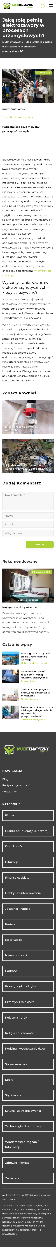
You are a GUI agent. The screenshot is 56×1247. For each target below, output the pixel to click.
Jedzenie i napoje (17, 909)
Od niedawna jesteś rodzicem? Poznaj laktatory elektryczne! (34, 674)
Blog (5, 779)
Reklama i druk (16, 1017)
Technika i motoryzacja (17, 117)
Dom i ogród (14, 846)
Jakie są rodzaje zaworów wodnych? (21, 428)
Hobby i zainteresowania (23, 893)
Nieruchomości (16, 955)
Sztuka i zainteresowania (23, 1110)
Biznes (10, 815)
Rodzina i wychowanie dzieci (26, 1048)
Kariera (10, 924)
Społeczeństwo (16, 1064)
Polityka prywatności (16, 785)
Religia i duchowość (19, 1033)
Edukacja (12, 862)
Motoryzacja (14, 940)
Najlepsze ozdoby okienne (19, 607)
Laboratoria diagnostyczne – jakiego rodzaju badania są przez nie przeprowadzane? (37, 712)
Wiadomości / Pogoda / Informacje (22, 1144)
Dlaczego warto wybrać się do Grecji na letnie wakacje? (35, 656)
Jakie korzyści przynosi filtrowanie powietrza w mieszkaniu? (35, 692)
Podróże (11, 971)
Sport (9, 1079)
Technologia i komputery (23, 1126)
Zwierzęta (12, 1178)
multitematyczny (13, 109)
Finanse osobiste (17, 877)
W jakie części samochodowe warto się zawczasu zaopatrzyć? (26, 467)
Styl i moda (13, 1095)
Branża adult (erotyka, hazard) (27, 831)
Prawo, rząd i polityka (20, 986)
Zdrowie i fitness (17, 1162)
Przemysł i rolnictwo (19, 1002)
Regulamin (9, 791)
